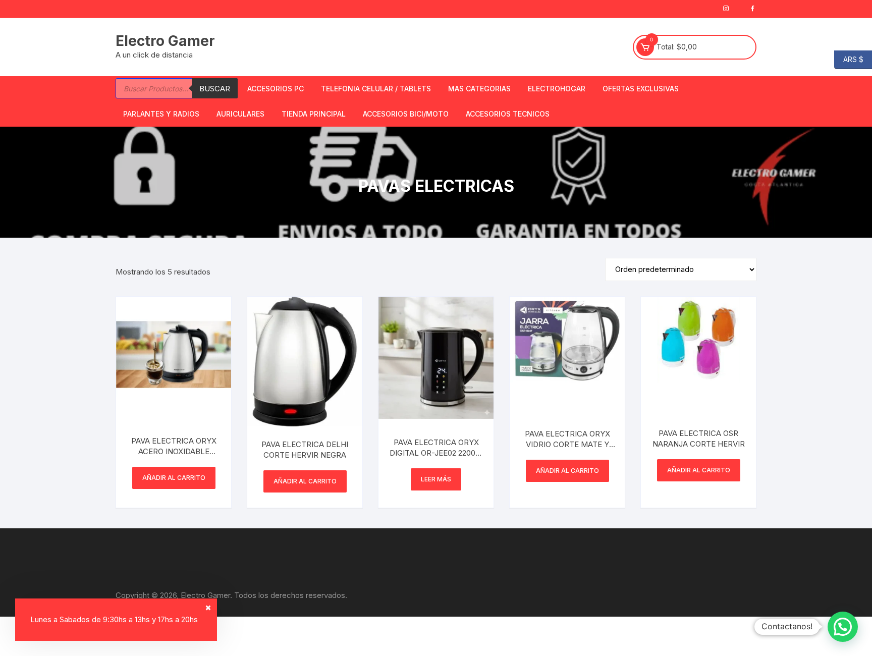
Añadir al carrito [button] (173, 477)
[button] (843, 627)
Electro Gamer (165, 40)
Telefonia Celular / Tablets (376, 88)
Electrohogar (556, 88)
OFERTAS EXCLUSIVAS (641, 88)
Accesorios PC (275, 88)
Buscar (214, 88)
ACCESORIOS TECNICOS (508, 114)
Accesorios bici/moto (406, 114)
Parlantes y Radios (161, 114)
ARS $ (848, 59)
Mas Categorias (479, 88)
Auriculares (240, 114)
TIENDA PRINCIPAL (314, 114)
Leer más (436, 479)
